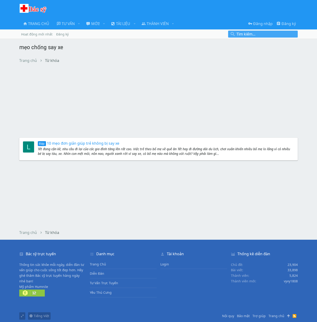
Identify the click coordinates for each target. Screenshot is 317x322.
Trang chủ (98, 264)
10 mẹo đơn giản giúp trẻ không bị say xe (79, 143)
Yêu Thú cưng (101, 292)
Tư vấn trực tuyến (104, 283)
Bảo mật (243, 316)
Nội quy (228, 316)
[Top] (288, 316)
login (164, 264)
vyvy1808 (291, 281)
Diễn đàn (97, 273)
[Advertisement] (158, 100)
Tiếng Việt (41, 316)
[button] (79, 24)
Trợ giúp (259, 316)
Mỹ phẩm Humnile (33, 286)
